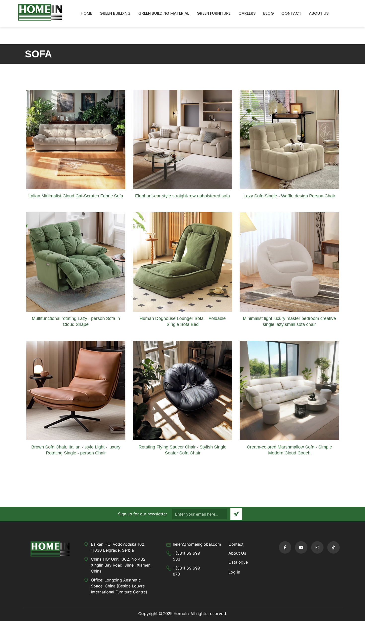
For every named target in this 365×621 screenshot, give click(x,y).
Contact (291, 13)
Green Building (115, 13)
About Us (319, 13)
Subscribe (236, 514)
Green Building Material (163, 13)
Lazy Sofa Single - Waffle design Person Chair (289, 195)
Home (86, 13)
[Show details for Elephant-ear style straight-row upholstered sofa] (182, 138)
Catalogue (238, 562)
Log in (234, 572)
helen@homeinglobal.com (197, 544)
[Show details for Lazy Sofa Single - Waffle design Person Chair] (289, 138)
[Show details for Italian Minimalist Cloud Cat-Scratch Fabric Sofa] (75, 138)
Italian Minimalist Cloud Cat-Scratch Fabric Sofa (75, 195)
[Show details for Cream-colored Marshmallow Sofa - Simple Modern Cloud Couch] (289, 390)
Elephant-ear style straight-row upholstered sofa (182, 195)
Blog (268, 13)
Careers (247, 13)
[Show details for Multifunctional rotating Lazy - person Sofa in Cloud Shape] (75, 261)
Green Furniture (214, 13)
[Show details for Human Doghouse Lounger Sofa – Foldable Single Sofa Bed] (182, 261)
